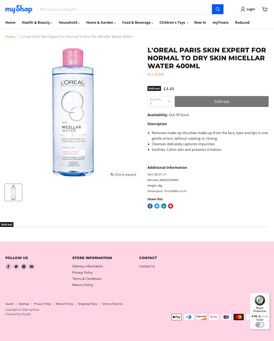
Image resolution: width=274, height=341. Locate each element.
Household (68, 22)
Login (251, 9)
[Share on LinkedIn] (163, 206)
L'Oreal (158, 74)
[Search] (217, 9)
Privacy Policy (82, 272)
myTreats (221, 22)
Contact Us (147, 266)
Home (10, 22)
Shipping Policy (87, 304)
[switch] (260, 324)
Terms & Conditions (86, 278)
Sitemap (24, 304)
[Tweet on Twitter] (156, 206)
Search (9, 304)
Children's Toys (172, 22)
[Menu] (267, 295)
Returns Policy (82, 285)
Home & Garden (100, 22)
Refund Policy (64, 304)
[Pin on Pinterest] (170, 206)
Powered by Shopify (18, 314)
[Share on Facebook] (150, 206)
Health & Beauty (36, 22)
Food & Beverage (136, 22)
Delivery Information (87, 266)
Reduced (242, 22)
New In (200, 22)
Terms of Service (112, 304)
